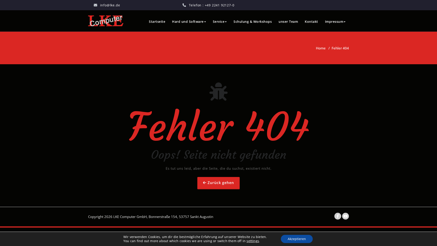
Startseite (157, 21)
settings (252, 241)
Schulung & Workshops (253, 21)
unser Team (288, 21)
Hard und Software (188, 21)
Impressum (334, 21)
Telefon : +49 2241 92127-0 (211, 5)
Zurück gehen (221, 182)
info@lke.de (110, 5)
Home (321, 48)
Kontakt (311, 21)
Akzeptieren (297, 239)
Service (219, 21)
